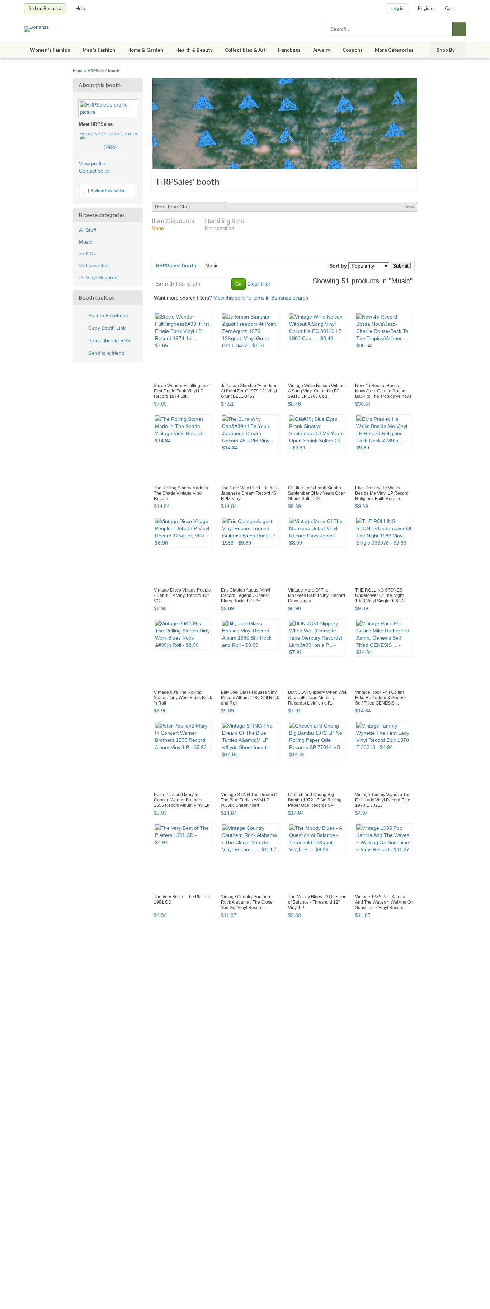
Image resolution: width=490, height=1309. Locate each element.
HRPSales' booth (176, 265)
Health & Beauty (194, 50)
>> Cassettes (94, 265)
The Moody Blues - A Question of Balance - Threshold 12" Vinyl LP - (317, 902)
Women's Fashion (50, 50)
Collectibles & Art (245, 50)
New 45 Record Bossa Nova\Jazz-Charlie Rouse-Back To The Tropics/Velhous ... (383, 393)
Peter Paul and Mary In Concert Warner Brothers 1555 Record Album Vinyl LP (182, 800)
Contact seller (94, 171)
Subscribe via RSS (109, 340)
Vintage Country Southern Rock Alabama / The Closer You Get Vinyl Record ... (247, 902)
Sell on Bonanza (45, 8)
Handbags (289, 50)
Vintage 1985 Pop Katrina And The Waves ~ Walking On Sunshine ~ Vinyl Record (384, 902)
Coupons (353, 50)
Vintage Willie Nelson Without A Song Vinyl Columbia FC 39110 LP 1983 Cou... (317, 391)
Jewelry (321, 50)
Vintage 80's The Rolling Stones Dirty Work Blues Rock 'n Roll (183, 698)
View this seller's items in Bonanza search (260, 298)
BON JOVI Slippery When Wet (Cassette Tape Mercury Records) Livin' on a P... (317, 698)
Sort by (338, 266)
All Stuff (87, 230)
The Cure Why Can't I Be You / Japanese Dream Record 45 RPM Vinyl (250, 493)
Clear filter (258, 284)
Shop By (446, 50)
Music (85, 242)
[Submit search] (459, 29)
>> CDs (87, 253)
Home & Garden (145, 50)
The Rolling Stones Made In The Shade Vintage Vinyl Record (181, 493)
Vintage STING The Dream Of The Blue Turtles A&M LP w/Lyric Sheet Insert (249, 800)
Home (78, 71)
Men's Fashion (99, 50)
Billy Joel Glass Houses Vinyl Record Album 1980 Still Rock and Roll (250, 698)
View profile (92, 163)
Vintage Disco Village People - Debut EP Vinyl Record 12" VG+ (182, 595)
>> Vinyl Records (98, 277)
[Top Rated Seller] (108, 133)
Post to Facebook (108, 315)
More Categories (394, 50)
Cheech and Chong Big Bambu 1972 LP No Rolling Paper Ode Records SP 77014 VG (314, 802)
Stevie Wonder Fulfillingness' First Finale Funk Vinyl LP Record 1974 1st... (182, 391)
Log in (397, 8)
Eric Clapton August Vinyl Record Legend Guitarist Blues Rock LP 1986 (245, 595)
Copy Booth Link (107, 328)
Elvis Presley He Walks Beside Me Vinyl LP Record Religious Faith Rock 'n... (382, 493)
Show (409, 207)
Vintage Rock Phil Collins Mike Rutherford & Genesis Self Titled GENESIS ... (381, 698)
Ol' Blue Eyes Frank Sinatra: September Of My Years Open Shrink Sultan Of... (317, 493)
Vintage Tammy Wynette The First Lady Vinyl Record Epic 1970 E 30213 (383, 800)
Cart (449, 8)
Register (426, 8)
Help (80, 8)
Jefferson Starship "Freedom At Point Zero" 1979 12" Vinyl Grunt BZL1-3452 (249, 391)
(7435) (98, 147)
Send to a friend (106, 353)
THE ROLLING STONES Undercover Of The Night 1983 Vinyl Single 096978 (380, 595)
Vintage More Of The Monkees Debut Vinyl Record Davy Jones (316, 595)
